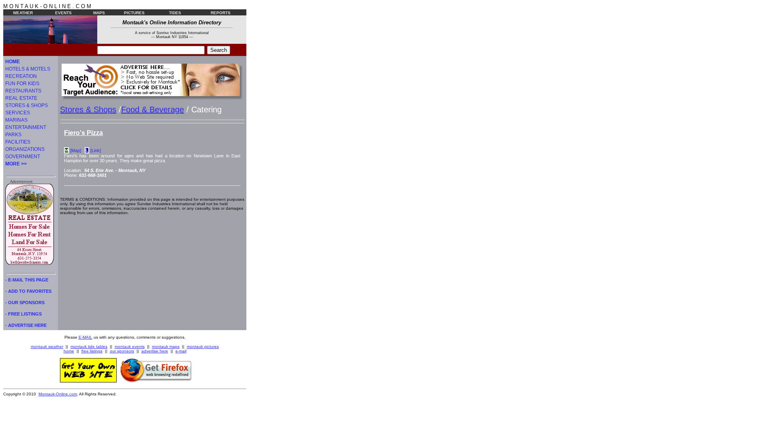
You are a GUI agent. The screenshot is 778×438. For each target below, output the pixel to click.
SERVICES (17, 113)
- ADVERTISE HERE (26, 325)
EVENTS (63, 13)
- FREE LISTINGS (23, 313)
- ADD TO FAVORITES (28, 291)
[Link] (95, 150)
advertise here (154, 351)
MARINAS (16, 120)
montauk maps (166, 346)
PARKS (13, 134)
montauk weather (47, 346)
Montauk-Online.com (57, 394)
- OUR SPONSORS (25, 302)
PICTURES (134, 13)
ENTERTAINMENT (25, 127)
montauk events (130, 346)
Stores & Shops (88, 109)
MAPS (99, 13)
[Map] (75, 150)
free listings (92, 351)
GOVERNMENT (22, 156)
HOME (12, 61)
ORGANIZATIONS (25, 149)
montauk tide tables (89, 346)
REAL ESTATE (21, 98)
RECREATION (21, 76)
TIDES (175, 13)
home (69, 351)
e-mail (180, 351)
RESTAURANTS (23, 91)
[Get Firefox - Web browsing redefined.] (156, 381)
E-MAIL (85, 337)
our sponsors (122, 351)
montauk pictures (203, 346)
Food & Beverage (152, 109)
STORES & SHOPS (26, 105)
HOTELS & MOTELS (27, 69)
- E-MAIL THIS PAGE (26, 279)
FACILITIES (17, 142)
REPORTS (221, 13)
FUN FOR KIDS (22, 83)
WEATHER (23, 13)
